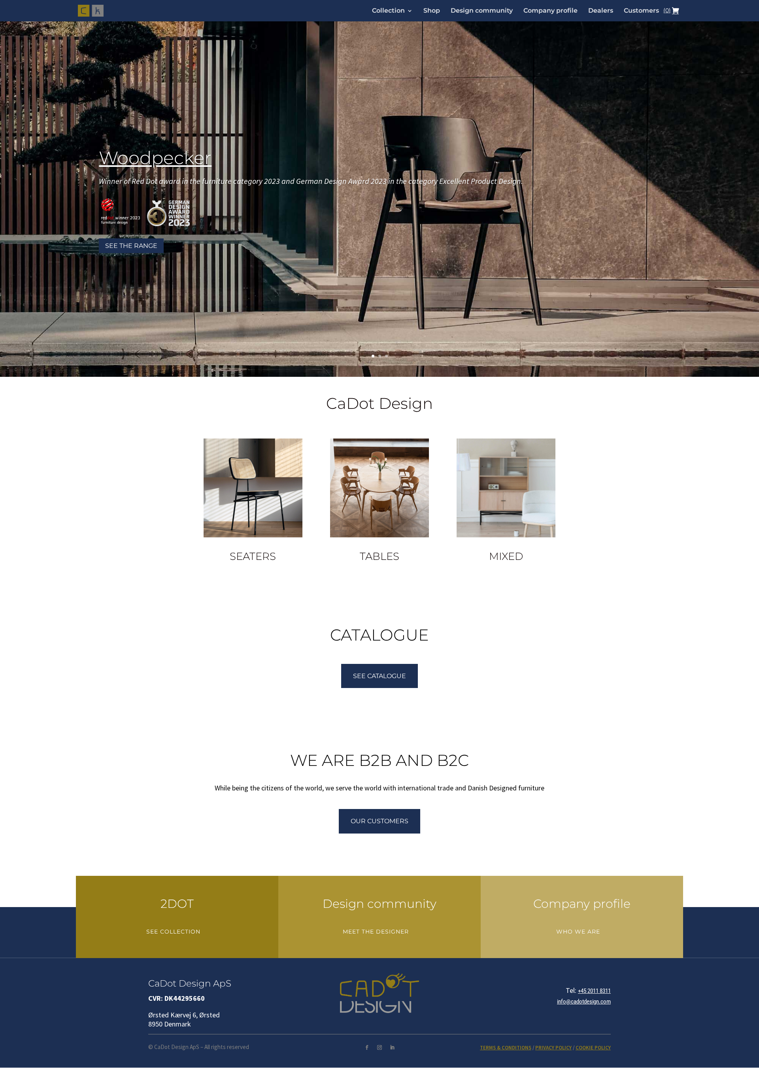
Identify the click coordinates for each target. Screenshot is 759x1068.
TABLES (379, 556)
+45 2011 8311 (594, 990)
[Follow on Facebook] (367, 1047)
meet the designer (376, 931)
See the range (131, 245)
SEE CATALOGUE (379, 676)
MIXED (506, 556)
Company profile (550, 11)
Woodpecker (155, 157)
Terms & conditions (505, 1047)
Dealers (600, 11)
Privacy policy (553, 1047)
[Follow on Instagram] (379, 1047)
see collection (173, 931)
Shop (431, 11)
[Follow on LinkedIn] (392, 1047)
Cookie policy (593, 1047)
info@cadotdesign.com (584, 1001)
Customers (641, 11)
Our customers (379, 821)
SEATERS (253, 556)
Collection (388, 11)
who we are (578, 931)
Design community (482, 11)
